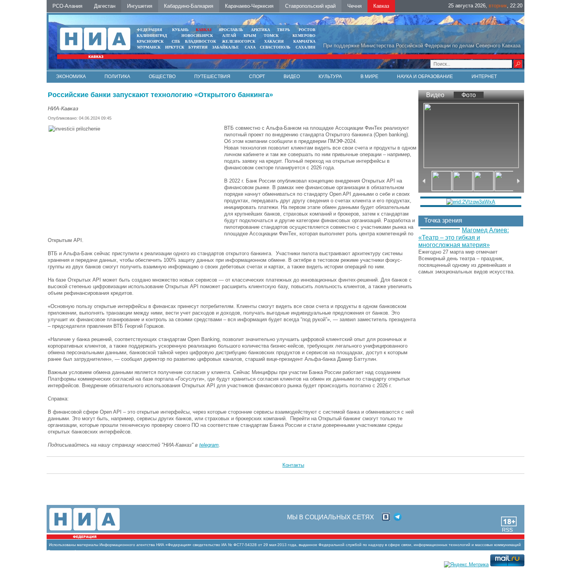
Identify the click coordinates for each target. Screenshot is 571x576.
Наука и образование (425, 76)
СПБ (176, 41)
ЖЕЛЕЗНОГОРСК (238, 41)
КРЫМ (250, 35)
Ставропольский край (310, 6)
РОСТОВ (307, 30)
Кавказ (381, 6)
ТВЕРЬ (283, 30)
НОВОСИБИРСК (197, 35)
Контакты (293, 465)
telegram (209, 445)
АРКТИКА (260, 30)
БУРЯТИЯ (197, 47)
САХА (250, 47)
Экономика (71, 76)
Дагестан (104, 6)
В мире (369, 76)
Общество (162, 76)
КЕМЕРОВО (303, 35)
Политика (117, 76)
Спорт (257, 76)
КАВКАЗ (203, 30)
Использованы (62, 545)
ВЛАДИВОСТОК (200, 41)
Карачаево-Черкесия (249, 6)
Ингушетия (139, 6)
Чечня (354, 6)
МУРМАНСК (148, 47)
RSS (507, 530)
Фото (468, 95)
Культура (330, 76)
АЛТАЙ (229, 35)
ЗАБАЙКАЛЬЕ (226, 47)
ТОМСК (272, 35)
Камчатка (303, 41)
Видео (292, 76)
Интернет (484, 76)
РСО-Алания (67, 6)
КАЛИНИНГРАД (152, 35)
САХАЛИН (305, 47)
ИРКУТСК (174, 47)
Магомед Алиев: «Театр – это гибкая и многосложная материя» (463, 237)
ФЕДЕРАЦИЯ (149, 30)
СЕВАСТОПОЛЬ (275, 47)
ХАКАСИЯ (273, 41)
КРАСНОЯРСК (150, 41)
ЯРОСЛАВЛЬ (231, 30)
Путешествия (212, 76)
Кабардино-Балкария (188, 6)
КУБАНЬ (180, 30)
